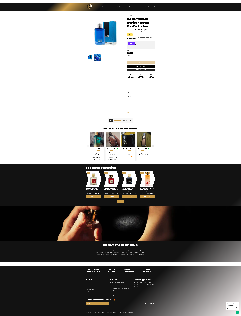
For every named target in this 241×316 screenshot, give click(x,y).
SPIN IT (135, 176)
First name (131, 148)
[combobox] (132, 163)
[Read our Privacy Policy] (141, 171)
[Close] (141, 136)
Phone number (132, 160)
